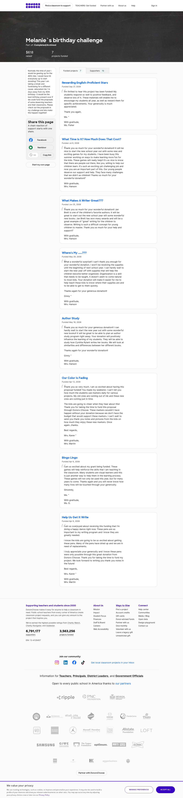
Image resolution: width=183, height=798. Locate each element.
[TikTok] (83, 662)
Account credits (123, 612)
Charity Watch (74, 623)
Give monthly (121, 626)
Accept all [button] (165, 789)
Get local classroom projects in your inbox (112, 662)
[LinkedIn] (65, 662)
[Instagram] (57, 662)
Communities (144, 612)
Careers (96, 626)
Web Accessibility (101, 629)
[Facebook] (74, 662)
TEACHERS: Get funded (85, 5)
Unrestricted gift (123, 635)
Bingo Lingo (70, 457)
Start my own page (41, 165)
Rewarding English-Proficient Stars (85, 82)
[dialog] (91, 789)
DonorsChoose (33, 5)
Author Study (70, 318)
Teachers (65, 676)
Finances (97, 619)
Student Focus (99, 616)
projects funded (67, 632)
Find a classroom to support (57, 5)
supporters (33, 632)
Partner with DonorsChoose (91, 773)
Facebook (41, 140)
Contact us (143, 626)
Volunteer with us (123, 629)
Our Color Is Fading (75, 378)
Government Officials (129, 676)
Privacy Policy (44, 795)
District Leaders (97, 676)
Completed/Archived (45, 45)
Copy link (47, 155)
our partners (123, 683)
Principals (79, 676)
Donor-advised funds (125, 619)
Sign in (154, 5)
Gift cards (120, 616)
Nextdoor (42, 147)
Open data (143, 619)
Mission (96, 609)
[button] (41, 155)
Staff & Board (99, 622)
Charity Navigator (33, 625)
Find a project (122, 609)
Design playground (146, 622)
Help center (143, 609)
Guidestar (50, 625)
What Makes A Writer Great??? (82, 200)
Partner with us (107, 5)
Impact (96, 612)
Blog (147, 616)
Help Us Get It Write (75, 517)
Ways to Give (123, 605)
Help (133, 5)
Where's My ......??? (74, 253)
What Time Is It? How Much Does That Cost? (91, 139)
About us (122, 5)
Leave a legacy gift (124, 632)
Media (141, 616)
